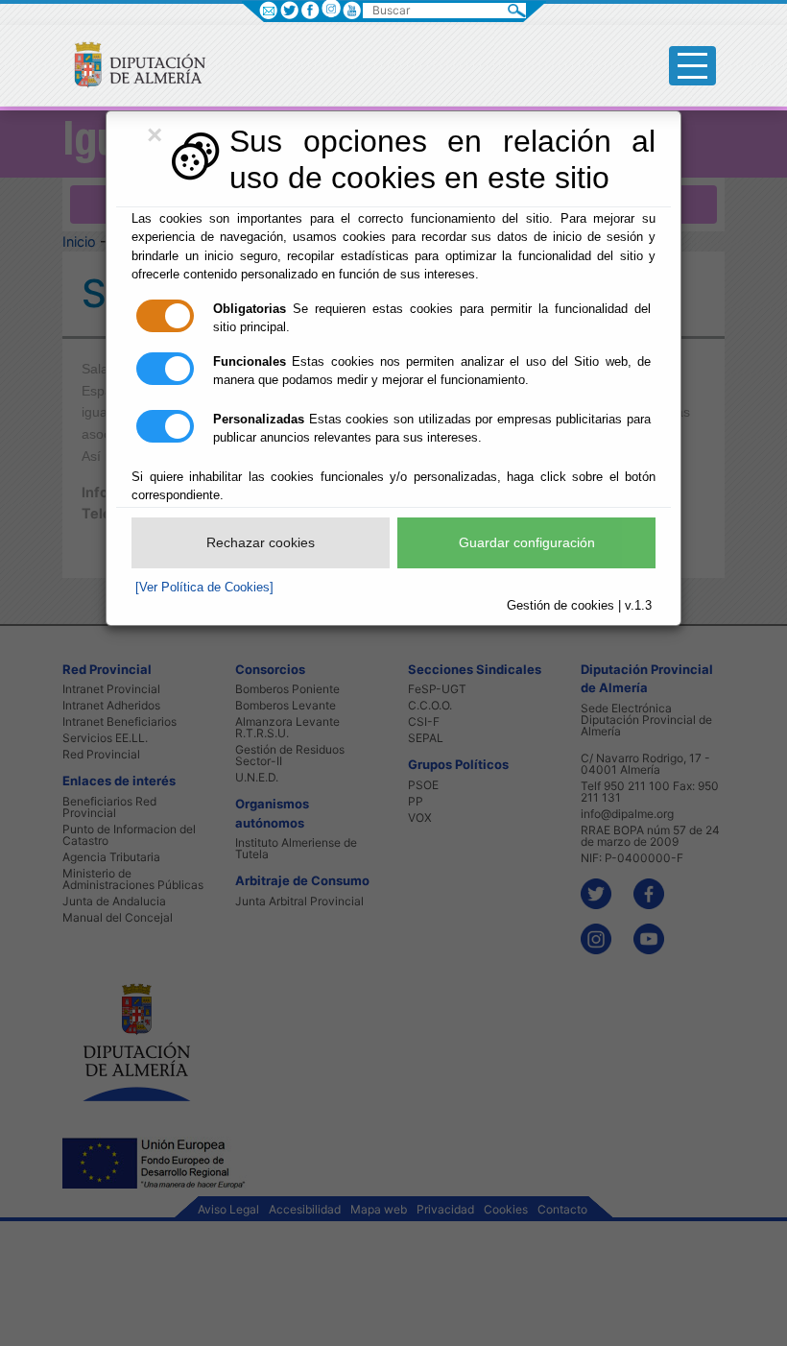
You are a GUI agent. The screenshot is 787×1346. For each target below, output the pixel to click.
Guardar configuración (527, 542)
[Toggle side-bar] (692, 65)
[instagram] (331, 8)
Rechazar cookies (260, 542)
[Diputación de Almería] (132, 64)
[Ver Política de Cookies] (204, 587)
